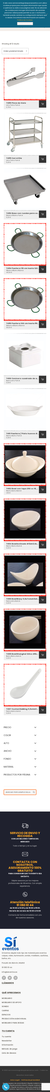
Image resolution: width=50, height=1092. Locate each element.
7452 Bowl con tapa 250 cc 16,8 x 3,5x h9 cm (22, 488)
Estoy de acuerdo (25, 23)
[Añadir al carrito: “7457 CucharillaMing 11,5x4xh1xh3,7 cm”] (42, 710)
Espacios (6, 1014)
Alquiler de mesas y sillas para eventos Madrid (27, 1087)
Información (7, 1045)
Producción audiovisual (14, 1018)
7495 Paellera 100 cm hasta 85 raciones (22, 323)
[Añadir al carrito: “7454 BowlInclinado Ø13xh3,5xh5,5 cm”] (42, 544)
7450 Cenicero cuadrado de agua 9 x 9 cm (22, 378)
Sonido (5, 1006)
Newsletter (7, 1040)
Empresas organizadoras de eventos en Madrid (25, 1089)
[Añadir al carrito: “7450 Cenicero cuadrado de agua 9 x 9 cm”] (42, 379)
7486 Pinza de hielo (16, 103)
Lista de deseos (9, 1053)
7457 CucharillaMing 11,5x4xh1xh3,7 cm (22, 709)
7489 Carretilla (14, 158)
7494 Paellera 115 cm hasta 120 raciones (22, 268)
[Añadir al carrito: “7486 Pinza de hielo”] (42, 104)
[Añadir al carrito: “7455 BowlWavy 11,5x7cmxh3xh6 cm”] (42, 600)
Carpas (5, 1010)
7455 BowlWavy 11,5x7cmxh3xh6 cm (22, 599)
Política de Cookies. (25, 20)
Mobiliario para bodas (13, 1023)
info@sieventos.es (9, 972)
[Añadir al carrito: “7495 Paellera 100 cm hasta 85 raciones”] (42, 324)
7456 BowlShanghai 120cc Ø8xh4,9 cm (22, 654)
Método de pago (9, 1049)
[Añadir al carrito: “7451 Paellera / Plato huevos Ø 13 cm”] (42, 434)
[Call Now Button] (5, 1087)
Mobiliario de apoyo (12, 1002)
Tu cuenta (6, 1036)
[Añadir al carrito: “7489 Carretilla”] (42, 159)
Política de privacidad (30, 1080)
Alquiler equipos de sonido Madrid (14, 1083)
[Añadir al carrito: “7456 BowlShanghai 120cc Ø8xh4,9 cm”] (42, 655)
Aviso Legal (15, 1080)
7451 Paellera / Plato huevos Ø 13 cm (22, 433)
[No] (47, 14)
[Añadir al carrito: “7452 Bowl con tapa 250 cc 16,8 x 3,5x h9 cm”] (42, 489)
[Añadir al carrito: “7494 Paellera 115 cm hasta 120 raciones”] (42, 269)
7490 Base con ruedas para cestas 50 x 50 (22, 213)
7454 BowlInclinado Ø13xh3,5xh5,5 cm (22, 544)
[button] (15, 51)
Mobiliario (7, 998)
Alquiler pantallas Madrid (18, 1085)
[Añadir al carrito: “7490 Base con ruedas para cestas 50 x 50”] (42, 214)
